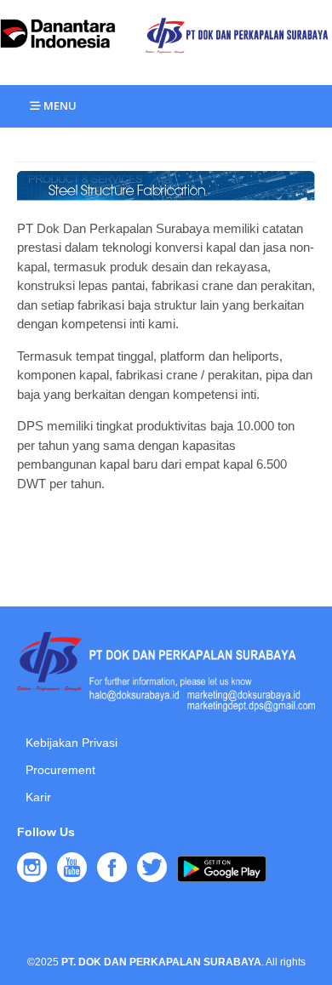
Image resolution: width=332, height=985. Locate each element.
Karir (38, 797)
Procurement (60, 770)
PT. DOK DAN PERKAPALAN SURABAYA (161, 962)
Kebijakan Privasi (71, 742)
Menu (59, 105)
